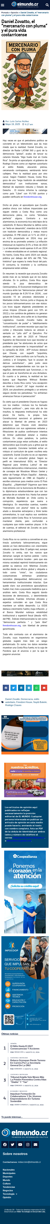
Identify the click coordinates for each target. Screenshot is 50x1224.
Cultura (7, 1183)
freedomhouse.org (33, 197)
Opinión (14, 12)
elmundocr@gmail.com (19, 841)
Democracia (27, 699)
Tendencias (9, 1187)
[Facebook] (4, 1144)
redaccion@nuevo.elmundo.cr (29, 837)
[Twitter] (12, 1144)
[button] (2, 5)
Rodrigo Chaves (13, 705)
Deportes (7, 1177)
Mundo (6, 1180)
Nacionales (9, 1170)
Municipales (9, 1173)
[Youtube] (20, 1144)
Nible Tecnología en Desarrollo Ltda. (31, 1212)
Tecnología (8, 1194)
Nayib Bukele (40, 702)
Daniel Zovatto (12, 699)
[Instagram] (27, 1144)
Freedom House (24, 702)
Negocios (8, 1190)
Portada (5, 12)
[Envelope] (35, 1144)
